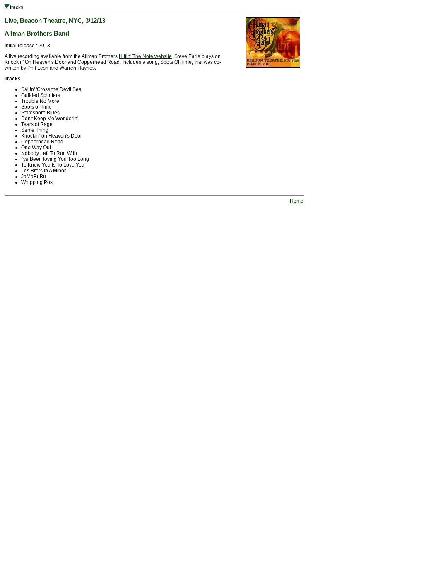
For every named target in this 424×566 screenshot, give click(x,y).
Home (297, 201)
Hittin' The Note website (145, 56)
